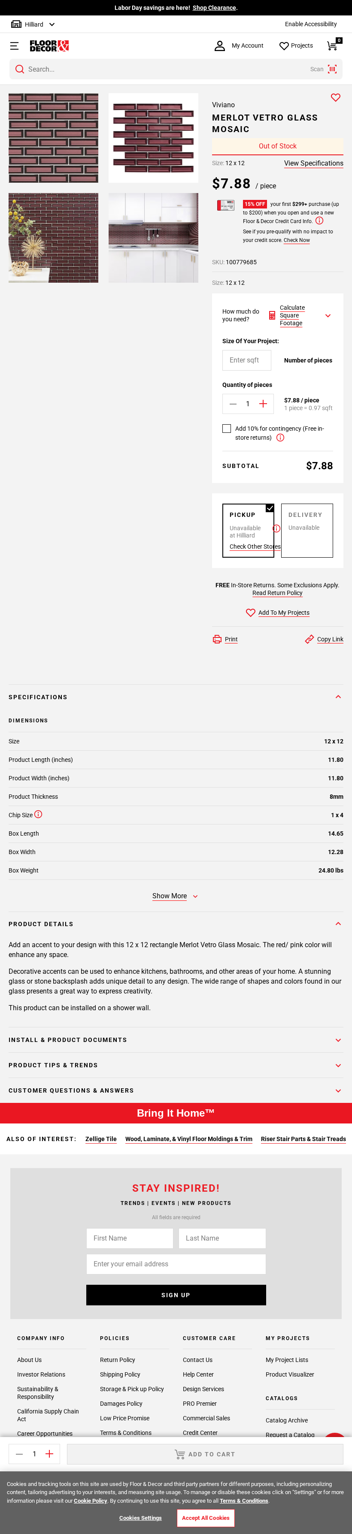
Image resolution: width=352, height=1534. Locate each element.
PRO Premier (200, 1403)
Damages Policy (121, 1403)
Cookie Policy (90, 1501)
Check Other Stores (255, 546)
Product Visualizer (290, 1374)
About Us (29, 1359)
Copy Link (330, 639)
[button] (10, 46)
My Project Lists (287, 1359)
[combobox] (176, 69)
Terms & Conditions (126, 1432)
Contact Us (197, 1359)
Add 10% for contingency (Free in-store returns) (279, 433)
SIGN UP (176, 1295)
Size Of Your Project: (250, 341)
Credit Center (200, 1432)
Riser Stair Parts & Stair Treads (303, 1138)
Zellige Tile (101, 1138)
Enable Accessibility (311, 24)
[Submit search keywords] (19, 69)
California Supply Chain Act (48, 1415)
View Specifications (313, 163)
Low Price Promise (124, 1418)
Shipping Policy (120, 1374)
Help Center (198, 1374)
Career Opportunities (45, 1433)
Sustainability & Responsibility (37, 1393)
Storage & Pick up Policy (132, 1389)
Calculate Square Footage (292, 315)
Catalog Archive (287, 1420)
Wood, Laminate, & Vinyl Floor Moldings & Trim (188, 1138)
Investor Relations (41, 1374)
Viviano (223, 105)
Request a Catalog (290, 1434)
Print (231, 639)
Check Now (297, 240)
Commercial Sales (206, 1418)
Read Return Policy (277, 592)
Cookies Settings (140, 1518)
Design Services (203, 1389)
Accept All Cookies (206, 1518)
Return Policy (117, 1359)
